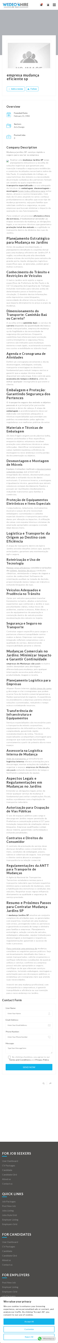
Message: (10, 1043)
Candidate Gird (9, 1174)
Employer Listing (10, 1219)
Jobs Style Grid (9, 1215)
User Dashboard (10, 1161)
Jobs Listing (8, 1210)
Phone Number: (12, 1031)
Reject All (29, 1337)
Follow (33, 89)
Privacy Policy (42, 1060)
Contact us (7, 1183)
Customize (29, 1329)
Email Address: (12, 1020)
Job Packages (9, 1201)
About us (6, 1179)
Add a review (17, 89)
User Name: (11, 1008)
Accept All (29, 1321)
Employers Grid (9, 1224)
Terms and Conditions (20, 1060)
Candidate (7, 1170)
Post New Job (9, 1206)
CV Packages (8, 1165)
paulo (23, 663)
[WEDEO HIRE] (15, 4)
